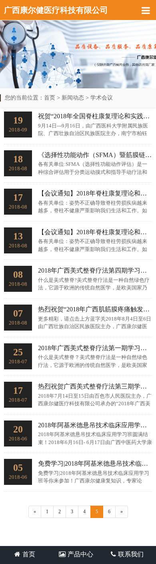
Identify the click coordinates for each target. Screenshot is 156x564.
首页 (49, 98)
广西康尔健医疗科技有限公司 (56, 10)
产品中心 (80, 554)
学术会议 (101, 98)
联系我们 (131, 554)
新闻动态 (73, 98)
